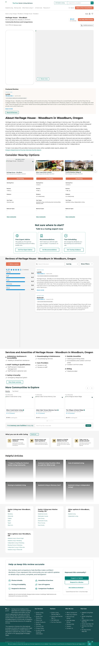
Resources (39, 620)
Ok (89, 644)
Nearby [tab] (7, 391)
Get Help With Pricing (86, 19)
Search (88, 425)
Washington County (43, 516)
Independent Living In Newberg (16, 543)
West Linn (10, 525)
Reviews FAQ (70, 624)
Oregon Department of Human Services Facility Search (23, 150)
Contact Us (70, 628)
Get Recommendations (49, 249)
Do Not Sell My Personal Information (40, 632)
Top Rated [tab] (15, 391)
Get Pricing (20, 178)
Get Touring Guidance (74, 249)
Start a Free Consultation (84, 8)
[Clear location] (84, 425)
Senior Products (40, 622)
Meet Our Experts (72, 614)
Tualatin (10, 518)
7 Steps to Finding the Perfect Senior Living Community (18, 464)
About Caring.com (72, 612)
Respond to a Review (76, 582)
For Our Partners (56, 622)
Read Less (33, 434)
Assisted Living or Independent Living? (79, 486)
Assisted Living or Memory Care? (49, 485)
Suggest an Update (77, 578)
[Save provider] (92, 14)
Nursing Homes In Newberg (15, 545)
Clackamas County (42, 514)
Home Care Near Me (87, 624)
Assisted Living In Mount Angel (16, 538)
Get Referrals (55, 620)
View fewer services (14, 382)
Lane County (41, 518)
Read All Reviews (12, 112)
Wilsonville (10, 516)
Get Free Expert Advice (25, 249)
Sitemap (38, 624)
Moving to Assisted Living (17, 485)
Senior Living (8, 13)
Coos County (41, 525)
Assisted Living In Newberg (15, 540)
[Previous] (87, 388)
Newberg (10, 514)
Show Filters (85, 264)
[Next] (92, 388)
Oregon (15, 13)
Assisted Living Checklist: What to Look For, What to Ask (49, 464)
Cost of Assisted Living (76, 463)
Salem (9, 520)
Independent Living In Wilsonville (16, 547)
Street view (44, 79)
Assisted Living (72, 514)
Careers (69, 626)
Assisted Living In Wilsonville (15, 549)
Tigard (9, 523)
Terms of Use (19, 633)
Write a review (14, 264)
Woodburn (20, 13)
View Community (11, 216)
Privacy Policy (40, 628)
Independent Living (73, 516)
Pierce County (41, 523)
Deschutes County (42, 520)
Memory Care (17, 25)
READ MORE (9, 109)
